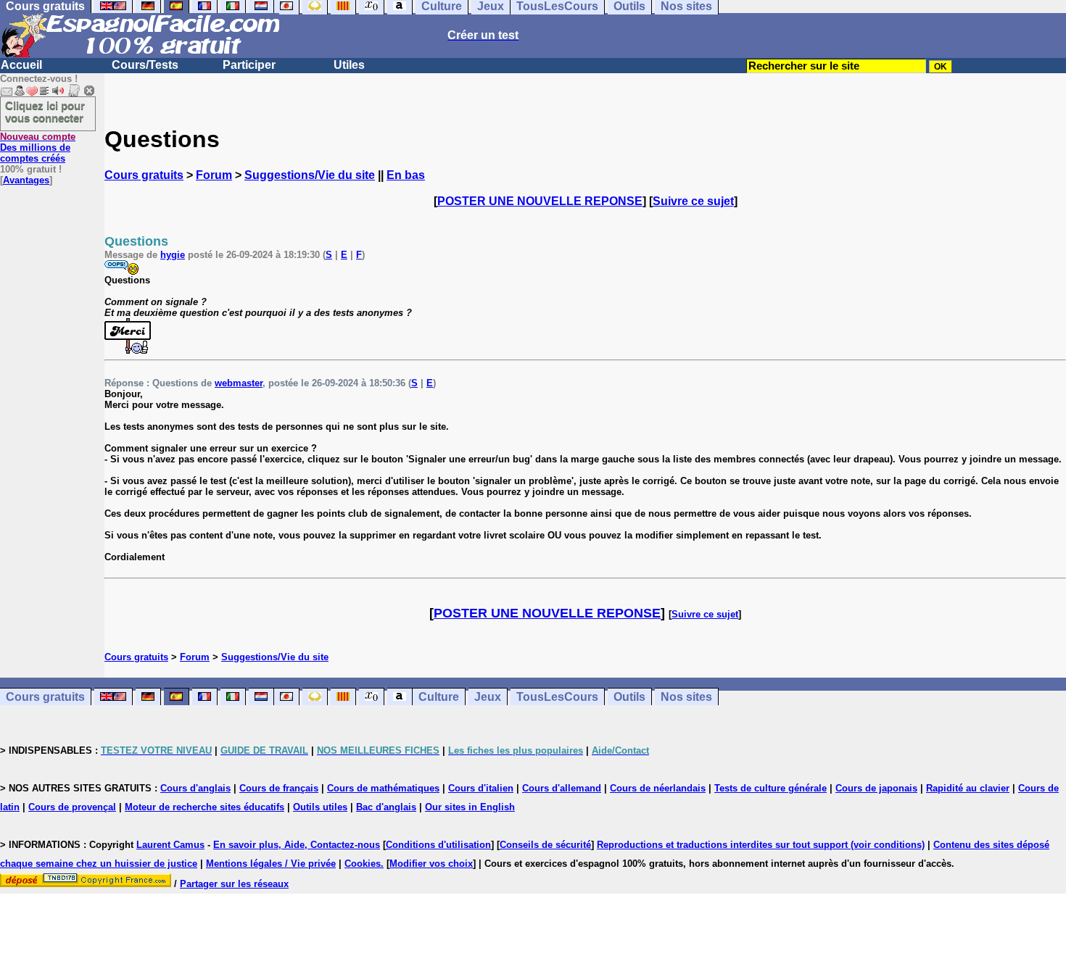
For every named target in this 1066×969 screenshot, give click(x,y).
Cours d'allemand (561, 788)
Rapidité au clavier (967, 788)
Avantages (26, 180)
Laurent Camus (170, 844)
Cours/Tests (145, 65)
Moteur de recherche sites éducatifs (204, 807)
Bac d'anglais (386, 807)
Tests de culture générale (770, 788)
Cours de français (278, 788)
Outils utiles (320, 807)
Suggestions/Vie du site (309, 175)
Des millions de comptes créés (37, 147)
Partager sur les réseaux (234, 883)
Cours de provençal (72, 807)
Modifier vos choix (431, 863)
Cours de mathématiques (383, 788)
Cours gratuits (143, 175)
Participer (249, 65)
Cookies (362, 863)
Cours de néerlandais (658, 788)
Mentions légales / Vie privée (271, 863)
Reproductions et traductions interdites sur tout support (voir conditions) (761, 844)
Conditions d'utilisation (438, 844)
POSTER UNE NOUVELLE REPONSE (540, 201)
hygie (172, 254)
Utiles (349, 65)
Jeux (487, 697)
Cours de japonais (876, 788)
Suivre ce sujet (693, 201)
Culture (438, 697)
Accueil (21, 65)
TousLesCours (557, 697)
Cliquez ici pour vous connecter (45, 111)
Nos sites (686, 697)
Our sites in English (470, 807)
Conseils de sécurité (545, 844)
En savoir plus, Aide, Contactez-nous (296, 844)
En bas (406, 175)
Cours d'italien (480, 788)
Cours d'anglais (195, 788)
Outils (629, 697)
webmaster (239, 383)
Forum (214, 175)
